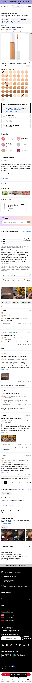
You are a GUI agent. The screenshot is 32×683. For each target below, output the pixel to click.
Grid (24, 66)
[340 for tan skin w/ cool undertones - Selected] (7, 84)
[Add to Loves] (29, 63)
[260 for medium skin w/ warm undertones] (3, 80)
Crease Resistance (6, 23)
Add (11, 210)
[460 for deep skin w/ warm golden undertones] (19, 92)
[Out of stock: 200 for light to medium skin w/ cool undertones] (23, 72)
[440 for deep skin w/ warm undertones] (7, 92)
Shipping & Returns (11, 111)
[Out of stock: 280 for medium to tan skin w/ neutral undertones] (11, 80)
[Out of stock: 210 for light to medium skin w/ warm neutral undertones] (26, 72)
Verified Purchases (26, 302)
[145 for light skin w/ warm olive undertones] (19, 95)
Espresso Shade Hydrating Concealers (12, 560)
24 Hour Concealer (22, 556)
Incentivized (20, 297)
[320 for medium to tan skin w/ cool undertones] (26, 80)
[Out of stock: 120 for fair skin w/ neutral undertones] (11, 84)
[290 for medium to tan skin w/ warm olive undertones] (15, 80)
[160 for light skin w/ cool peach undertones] (26, 95)
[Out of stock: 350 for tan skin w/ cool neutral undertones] (19, 84)
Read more (4, 369)
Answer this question (9, 505)
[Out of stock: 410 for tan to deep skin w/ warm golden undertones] (19, 88)
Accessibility (20, 664)
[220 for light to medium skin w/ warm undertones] (3, 76)
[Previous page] (2, 482)
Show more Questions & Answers (13, 511)
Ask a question (15, 20)
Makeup (3, 11)
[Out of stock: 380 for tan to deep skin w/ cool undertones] (3, 88)
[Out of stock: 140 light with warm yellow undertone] (15, 95)
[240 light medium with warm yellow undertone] (15, 76)
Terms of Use (13, 664)
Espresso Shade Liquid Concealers (11, 558)
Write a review (27, 231)
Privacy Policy (4, 664)
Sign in (8, 108)
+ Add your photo (6, 523)
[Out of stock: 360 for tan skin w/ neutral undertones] (23, 84)
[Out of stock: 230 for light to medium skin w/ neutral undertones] (7, 76)
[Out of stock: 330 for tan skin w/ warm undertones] (3, 84)
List (28, 66)
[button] (22, 27)
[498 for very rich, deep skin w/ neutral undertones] (11, 95)
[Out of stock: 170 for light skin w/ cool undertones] (3, 99)
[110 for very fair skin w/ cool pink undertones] (23, 76)
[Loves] (26, 6)
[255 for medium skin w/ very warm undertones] (26, 76)
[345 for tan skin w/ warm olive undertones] (15, 84)
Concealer (13, 11)
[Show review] (7, 293)
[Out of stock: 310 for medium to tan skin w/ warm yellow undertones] (23, 80)
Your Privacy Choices (6, 666)
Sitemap (27, 664)
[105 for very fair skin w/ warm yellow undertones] (7, 72)
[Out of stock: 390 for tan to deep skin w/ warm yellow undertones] (11, 88)
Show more (4, 178)
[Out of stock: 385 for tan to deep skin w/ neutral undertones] (7, 88)
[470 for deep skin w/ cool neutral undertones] (23, 92)
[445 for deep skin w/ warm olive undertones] (11, 92)
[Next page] (30, 482)
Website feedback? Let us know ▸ (16, 565)
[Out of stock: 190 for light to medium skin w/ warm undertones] (19, 72)
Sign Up (26, 638)
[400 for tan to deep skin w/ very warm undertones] (15, 88)
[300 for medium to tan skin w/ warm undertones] (19, 80)
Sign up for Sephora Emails (9, 634)
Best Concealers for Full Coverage (11, 554)
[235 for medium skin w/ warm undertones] (11, 76)
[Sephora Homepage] (6, 6)
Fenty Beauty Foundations (8, 556)
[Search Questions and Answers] (3, 493)
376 (27, 482)
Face (8, 11)
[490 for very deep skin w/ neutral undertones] (3, 95)
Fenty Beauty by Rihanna (9, 13)
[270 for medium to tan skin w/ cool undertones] (7, 80)
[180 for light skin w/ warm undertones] (11, 72)
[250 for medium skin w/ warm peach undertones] (19, 76)
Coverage (19, 21)
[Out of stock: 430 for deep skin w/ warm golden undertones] (3, 92)
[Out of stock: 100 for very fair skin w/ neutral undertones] (3, 72)
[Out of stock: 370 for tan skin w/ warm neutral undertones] (26, 84)
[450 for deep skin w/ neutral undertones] (15, 92)
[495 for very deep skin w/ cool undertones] (7, 95)
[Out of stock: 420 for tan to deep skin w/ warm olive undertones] (23, 88)
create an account (16, 108)
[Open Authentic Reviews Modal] (17, 250)
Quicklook (4, 207)
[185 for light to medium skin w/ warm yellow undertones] (15, 72)
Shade (13, 23)
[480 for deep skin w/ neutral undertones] (26, 92)
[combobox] (17, 6)
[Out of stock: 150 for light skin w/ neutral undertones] (23, 95)
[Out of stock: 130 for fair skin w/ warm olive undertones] (26, 88)
